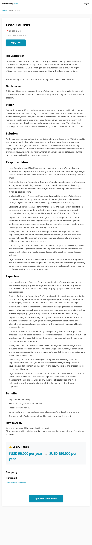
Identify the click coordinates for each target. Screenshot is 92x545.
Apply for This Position (46, 498)
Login (86, 3)
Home (4, 10)
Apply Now (16, 42)
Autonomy (10, 3)
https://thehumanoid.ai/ (16, 482)
